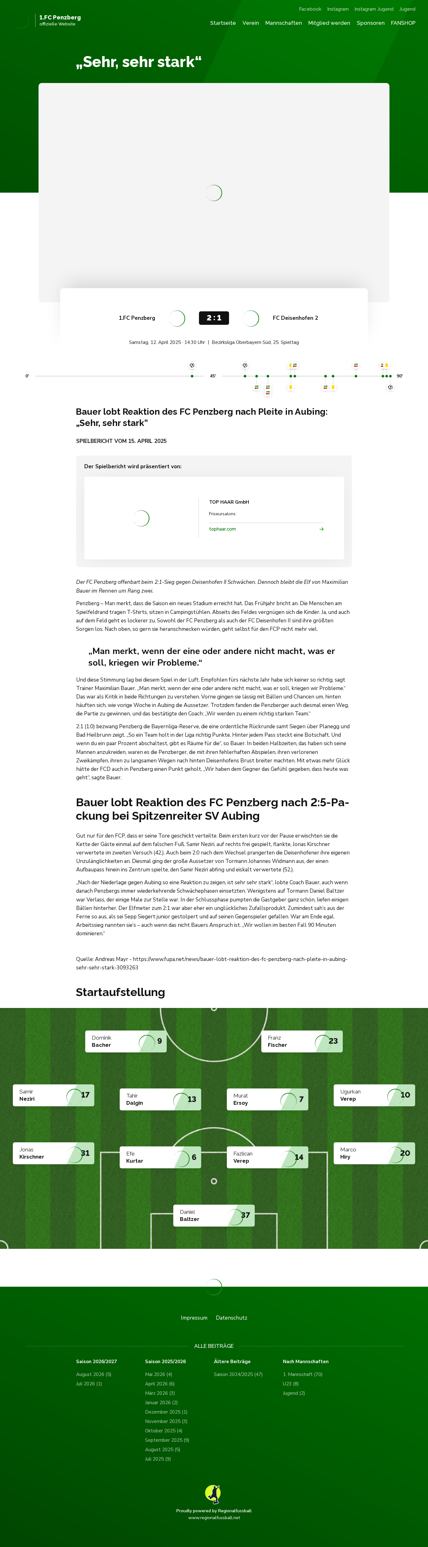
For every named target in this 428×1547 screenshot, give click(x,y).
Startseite (223, 23)
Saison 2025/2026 (165, 1362)
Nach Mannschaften (306, 1362)
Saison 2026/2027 (96, 1362)
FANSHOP (403, 23)
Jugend (407, 9)
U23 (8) (291, 1384)
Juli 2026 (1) (89, 1384)
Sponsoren (371, 23)
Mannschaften (283, 23)
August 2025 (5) (162, 1449)
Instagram (338, 9)
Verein (251, 23)
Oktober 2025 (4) (164, 1431)
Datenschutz (231, 1317)
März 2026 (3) (160, 1393)
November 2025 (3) (166, 1421)
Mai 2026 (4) (158, 1374)
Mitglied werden (329, 23)
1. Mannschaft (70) (303, 1374)
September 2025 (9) (167, 1440)
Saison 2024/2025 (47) (238, 1374)
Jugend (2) (294, 1393)
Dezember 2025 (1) (166, 1412)
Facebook (310, 9)
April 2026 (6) (160, 1384)
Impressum (194, 1317)
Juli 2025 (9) (158, 1459)
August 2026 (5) (94, 1374)
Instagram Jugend (374, 9)
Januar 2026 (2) (161, 1402)
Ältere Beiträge (232, 1362)
